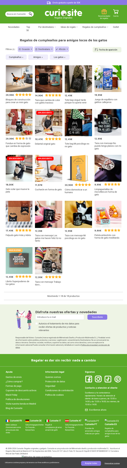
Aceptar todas (91, 463)
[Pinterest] (117, 379)
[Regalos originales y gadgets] (63, 12)
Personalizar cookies (112, 463)
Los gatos (59, 57)
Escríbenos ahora (97, 409)
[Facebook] (88, 379)
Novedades (13, 27)
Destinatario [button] (44, 49)
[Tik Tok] (108, 379)
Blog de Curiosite (14, 408)
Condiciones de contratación (59, 390)
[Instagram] (98, 379)
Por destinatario (46, 27)
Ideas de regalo (68, 27)
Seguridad (50, 386)
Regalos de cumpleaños (94, 27)
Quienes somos (53, 377)
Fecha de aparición (108, 49)
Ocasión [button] (25, 49)
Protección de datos (55, 381)
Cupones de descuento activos (21, 390)
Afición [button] (62, 49)
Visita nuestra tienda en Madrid (21, 403)
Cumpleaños (15, 57)
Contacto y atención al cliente (101, 388)
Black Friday (11, 395)
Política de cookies (54, 395)
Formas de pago (13, 386)
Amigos (37, 57)
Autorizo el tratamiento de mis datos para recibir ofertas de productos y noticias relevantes (59, 327)
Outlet (116, 27)
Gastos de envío (14, 377)
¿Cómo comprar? (14, 381)
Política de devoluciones (18, 399)
